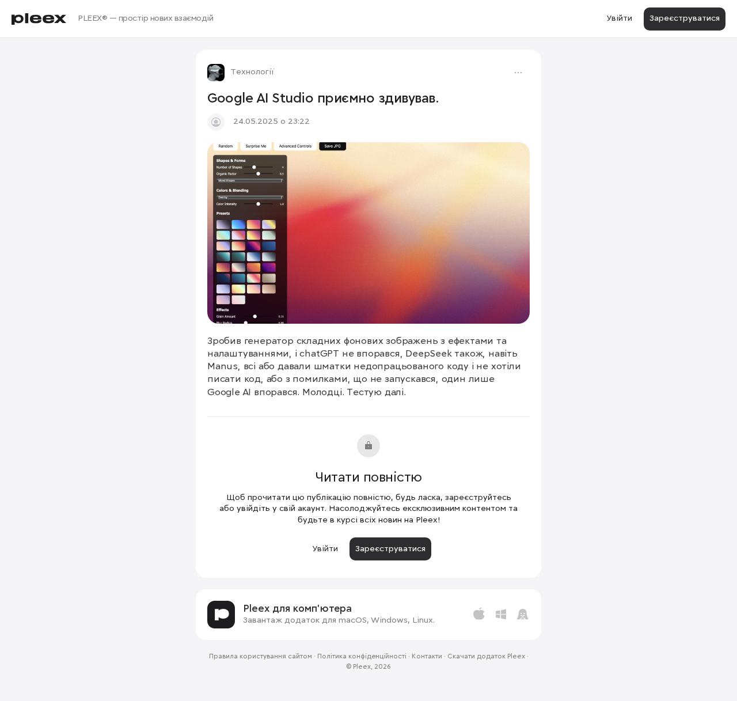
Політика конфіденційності (362, 656)
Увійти (619, 18)
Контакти (427, 656)
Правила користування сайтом (260, 656)
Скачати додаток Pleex (486, 656)
